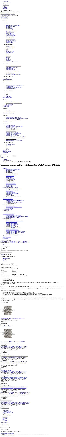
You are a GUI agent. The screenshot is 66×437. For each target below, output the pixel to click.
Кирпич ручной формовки (11, 29)
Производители (4, 154)
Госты (4, 413)
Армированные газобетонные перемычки (15, 85)
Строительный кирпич (11, 35)
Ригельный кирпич (10, 32)
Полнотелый (8, 59)
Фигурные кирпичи (10, 73)
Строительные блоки (7, 105)
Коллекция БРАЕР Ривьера (12, 134)
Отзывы (5, 420)
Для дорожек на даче (10, 144)
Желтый (7, 58)
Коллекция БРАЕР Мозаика (12, 132)
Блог (4, 419)
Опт (4, 244)
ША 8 (7, 78)
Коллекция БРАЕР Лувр (11, 131)
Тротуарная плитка (7, 120)
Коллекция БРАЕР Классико (12, 129)
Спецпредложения (7, 411)
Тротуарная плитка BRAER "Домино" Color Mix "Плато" (13, 362)
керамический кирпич (10, 39)
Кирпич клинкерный (10, 26)
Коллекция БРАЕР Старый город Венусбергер (16, 136)
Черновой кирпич (10, 37)
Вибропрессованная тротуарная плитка (14, 126)
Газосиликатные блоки (8, 80)
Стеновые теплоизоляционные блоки (14, 87)
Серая (7, 148)
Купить (2, 254)
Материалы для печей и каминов (10, 61)
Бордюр (5, 150)
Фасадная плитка (7, 151)
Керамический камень (10, 101)
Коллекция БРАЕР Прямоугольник (13, 133)
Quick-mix (8, 110)
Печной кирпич (9, 68)
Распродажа (5, 152)
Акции (4, 6)
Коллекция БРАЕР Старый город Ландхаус (15, 137)
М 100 (7, 49)
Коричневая (8, 146)
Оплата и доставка (7, 2)
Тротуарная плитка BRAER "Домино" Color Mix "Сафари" (13, 378)
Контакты (5, 8)
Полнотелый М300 (10, 51)
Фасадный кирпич (10, 36)
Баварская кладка (9, 52)
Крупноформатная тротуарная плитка (14, 140)
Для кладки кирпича (10, 112)
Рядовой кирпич (9, 33)
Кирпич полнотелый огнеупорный (13, 66)
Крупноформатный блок (11, 30)
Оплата (4, 259)
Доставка (5, 260)
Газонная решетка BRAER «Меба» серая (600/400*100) (13, 318)
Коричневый (8, 56)
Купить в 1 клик (7, 254)
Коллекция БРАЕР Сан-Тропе (12, 135)
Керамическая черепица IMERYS (13, 119)
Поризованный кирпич (11, 41)
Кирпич (5, 20)
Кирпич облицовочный (11, 40)
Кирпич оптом (9, 27)
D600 (7, 95)
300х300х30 (8, 145)
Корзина (2, 157)
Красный (8, 57)
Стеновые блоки (9, 86)
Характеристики (6, 258)
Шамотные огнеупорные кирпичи (13, 74)
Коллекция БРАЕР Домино (12, 128)
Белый (7, 53)
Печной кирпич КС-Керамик (12, 70)
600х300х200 (8, 96)
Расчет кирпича (4, 17)
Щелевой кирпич (9, 42)
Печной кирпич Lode (10, 69)
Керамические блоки (7, 97)
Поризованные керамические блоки (14, 103)
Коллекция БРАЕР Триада (11, 139)
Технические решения (8, 412)
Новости (5, 7)
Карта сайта (5, 418)
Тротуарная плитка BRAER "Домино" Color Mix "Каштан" (13, 347)
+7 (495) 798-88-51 (5, 14)
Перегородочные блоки (11, 88)
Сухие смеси (6, 106)
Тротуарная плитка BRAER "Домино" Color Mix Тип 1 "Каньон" (15, 393)
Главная (5, 159)
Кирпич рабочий (9, 28)
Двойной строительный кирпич (13, 25)
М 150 (7, 50)
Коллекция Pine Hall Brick (11, 127)
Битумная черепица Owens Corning (13, 117)
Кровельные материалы (8, 113)
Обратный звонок (4, 16)
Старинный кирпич (10, 34)
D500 (7, 94)
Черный (7, 54)
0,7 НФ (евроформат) (10, 46)
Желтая (7, 149)
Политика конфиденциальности (8, 435)
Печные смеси (9, 71)
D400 (7, 92)
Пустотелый (8, 60)
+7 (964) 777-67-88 (5, 15)
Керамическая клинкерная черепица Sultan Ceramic (17, 118)
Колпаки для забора (7, 79)
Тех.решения (6, 5)
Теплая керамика (9, 104)
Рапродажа (5, 3)
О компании (6, 1)
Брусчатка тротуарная (10, 125)
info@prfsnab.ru (12, 14)
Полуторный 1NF (9, 47)
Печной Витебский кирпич (12, 67)
